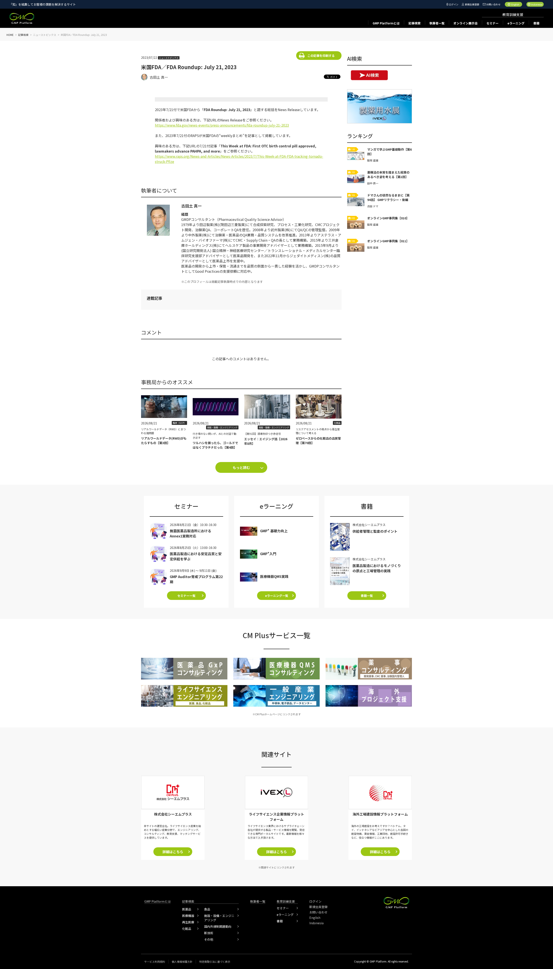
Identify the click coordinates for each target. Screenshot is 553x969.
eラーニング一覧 (276, 595)
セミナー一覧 (186, 595)
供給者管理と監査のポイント (375, 531)
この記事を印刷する (321, 55)
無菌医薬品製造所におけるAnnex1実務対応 (190, 533)
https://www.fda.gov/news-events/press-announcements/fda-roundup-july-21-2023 (222, 125)
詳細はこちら (172, 851)
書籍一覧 (367, 595)
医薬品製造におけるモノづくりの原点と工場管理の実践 (377, 568)
